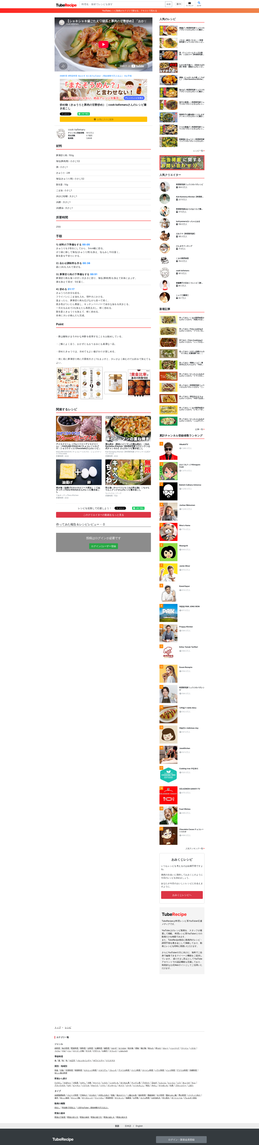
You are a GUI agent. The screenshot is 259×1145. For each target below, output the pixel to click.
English (139, 1126)
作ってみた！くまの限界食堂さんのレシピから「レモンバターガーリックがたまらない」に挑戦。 (191, 408)
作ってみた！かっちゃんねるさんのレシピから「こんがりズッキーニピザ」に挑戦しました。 (191, 420)
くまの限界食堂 (182, 258)
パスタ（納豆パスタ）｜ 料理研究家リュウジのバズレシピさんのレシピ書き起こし (191, 41)
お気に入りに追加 (105, 119)
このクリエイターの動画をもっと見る (103, 514)
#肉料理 (63, 76)
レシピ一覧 (198, 150)
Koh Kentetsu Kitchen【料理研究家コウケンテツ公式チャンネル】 (190, 197)
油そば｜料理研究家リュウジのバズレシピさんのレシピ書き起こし (191, 90)
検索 (169, 4)
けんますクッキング (184, 246)
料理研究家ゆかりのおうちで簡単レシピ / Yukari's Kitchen (189, 209)
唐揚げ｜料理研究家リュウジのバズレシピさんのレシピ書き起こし (191, 29)
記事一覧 (199, 429)
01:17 (71, 289)
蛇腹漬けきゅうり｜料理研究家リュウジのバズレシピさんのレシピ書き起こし (191, 140)
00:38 (86, 263)
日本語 (128, 1126)
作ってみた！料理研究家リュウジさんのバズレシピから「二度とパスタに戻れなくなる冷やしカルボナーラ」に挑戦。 (191, 386)
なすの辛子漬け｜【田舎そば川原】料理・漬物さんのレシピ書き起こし (191, 66)
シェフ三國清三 (182, 295)
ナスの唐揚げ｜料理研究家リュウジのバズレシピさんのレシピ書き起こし (191, 128)
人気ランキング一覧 (195, 848)
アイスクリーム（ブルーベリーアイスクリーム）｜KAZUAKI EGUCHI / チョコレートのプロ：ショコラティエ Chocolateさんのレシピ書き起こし (78, 446)
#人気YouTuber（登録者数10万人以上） (105, 76)
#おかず (81, 76)
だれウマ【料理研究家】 (186, 234)
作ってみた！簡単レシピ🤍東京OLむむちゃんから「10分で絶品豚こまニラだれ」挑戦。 (191, 363)
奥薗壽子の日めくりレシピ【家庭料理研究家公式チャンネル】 (189, 283)
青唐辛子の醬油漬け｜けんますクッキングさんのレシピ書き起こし (191, 115)
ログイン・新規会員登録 (181, 1139)
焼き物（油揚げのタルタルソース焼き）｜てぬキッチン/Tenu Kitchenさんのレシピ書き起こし (78, 490)
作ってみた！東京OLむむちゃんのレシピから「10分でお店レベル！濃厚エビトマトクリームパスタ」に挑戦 (191, 397)
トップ (58, 1027)
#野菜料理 (72, 76)
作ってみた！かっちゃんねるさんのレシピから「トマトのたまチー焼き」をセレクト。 (191, 375)
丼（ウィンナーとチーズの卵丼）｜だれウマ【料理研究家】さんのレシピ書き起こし (191, 53)
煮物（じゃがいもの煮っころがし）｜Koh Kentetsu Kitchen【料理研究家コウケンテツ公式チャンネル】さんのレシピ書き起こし (191, 78)
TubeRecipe (62, 1139)
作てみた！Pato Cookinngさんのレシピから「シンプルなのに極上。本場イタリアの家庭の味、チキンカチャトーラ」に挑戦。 (191, 341)
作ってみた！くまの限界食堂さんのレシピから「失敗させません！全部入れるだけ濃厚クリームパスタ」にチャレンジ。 (191, 318)
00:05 (86, 244)
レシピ (68, 1027)
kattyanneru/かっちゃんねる (188, 221)
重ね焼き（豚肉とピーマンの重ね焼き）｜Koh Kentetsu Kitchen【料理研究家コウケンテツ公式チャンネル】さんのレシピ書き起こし (127, 446)
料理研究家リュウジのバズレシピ (189, 184)
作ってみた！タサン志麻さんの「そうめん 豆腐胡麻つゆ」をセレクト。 (191, 352)
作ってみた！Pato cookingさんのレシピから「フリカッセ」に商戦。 (191, 330)
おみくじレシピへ (182, 894)
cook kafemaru (76, 129)
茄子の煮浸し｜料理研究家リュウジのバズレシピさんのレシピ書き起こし (191, 103)
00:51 (93, 274)
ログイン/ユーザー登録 (103, 546)
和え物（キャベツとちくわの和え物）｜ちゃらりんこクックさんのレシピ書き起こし (127, 489)
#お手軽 (128, 76)
